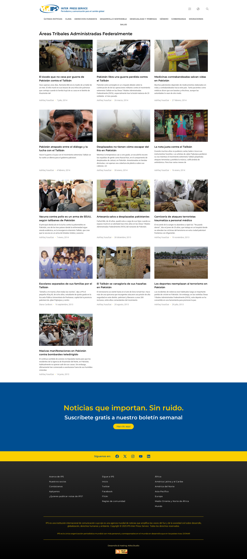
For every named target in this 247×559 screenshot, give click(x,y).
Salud (123, 24)
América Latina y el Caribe (169, 481)
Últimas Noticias (53, 19)
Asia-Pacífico (162, 491)
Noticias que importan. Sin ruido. (124, 407)
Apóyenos (54, 491)
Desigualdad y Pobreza (143, 19)
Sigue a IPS (108, 476)
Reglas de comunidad (113, 501)
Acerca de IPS (56, 476)
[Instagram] (132, 456)
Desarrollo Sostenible (113, 19)
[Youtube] (140, 456)
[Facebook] (117, 456)
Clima (68, 19)
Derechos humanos (85, 19)
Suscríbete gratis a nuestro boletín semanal (123, 417)
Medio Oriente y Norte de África (172, 501)
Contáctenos (56, 486)
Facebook (107, 491)
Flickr (105, 496)
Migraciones (196, 19)
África (158, 476)
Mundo (158, 506)
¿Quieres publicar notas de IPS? (66, 496)
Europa (159, 496)
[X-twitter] (125, 456)
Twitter (106, 486)
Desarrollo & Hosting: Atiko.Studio (123, 545)
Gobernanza (178, 19)
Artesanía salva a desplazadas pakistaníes (123, 216)
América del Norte (165, 486)
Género (164, 19)
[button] (207, 9)
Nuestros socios (57, 481)
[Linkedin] (148, 456)
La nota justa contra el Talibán (173, 146)
